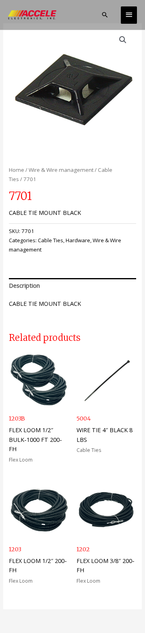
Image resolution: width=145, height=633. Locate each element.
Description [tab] (24, 285)
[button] (105, 15)
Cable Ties (50, 240)
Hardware (78, 240)
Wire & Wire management (61, 169)
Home (16, 169)
